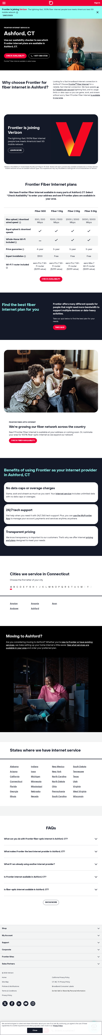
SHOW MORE (51, 902)
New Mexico (58, 766)
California (14, 776)
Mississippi (36, 786)
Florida (13, 786)
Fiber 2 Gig (74, 211)
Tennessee (78, 771)
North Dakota (58, 781)
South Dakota (79, 766)
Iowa (33, 771)
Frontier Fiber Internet (79, 84)
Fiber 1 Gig (57, 211)
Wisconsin (78, 796)
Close (35, 1030)
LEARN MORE (16, 150)
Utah (75, 781)
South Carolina (59, 796)
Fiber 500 (40, 211)
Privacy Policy (58, 1026)
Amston (14, 603)
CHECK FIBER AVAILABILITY (23, 440)
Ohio (54, 786)
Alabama (14, 766)
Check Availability (15, 56)
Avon (54, 603)
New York (56, 771)
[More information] (17, 12)
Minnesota (36, 781)
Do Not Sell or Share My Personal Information (68, 991)
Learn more (8, 15)
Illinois (13, 796)
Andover (14, 608)
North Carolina (59, 776)
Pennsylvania (58, 791)
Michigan (35, 776)
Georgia (14, 791)
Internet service (63, 493)
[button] (98, 12)
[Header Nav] (4, 3)
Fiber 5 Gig (91, 211)
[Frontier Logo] (51, 3)
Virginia (77, 786)
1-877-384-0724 (41, 56)
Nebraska (35, 791)
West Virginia (79, 791)
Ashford (35, 608)
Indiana (34, 766)
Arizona (13, 771)
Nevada (34, 796)
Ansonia (35, 603)
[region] (51, 1028)
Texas (76, 776)
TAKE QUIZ (59, 327)
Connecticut (16, 781)
